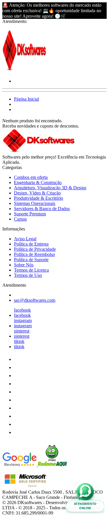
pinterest (21, 330)
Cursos (20, 219)
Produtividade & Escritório (38, 198)
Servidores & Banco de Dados (42, 208)
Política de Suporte (31, 259)
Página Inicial (26, 99)
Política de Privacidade (35, 249)
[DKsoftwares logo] (24, 71)
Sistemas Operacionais (34, 203)
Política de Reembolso (34, 254)
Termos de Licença (31, 270)
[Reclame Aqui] (52, 464)
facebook (22, 310)
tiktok (19, 341)
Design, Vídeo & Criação (37, 192)
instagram (23, 320)
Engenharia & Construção (38, 182)
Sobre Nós (23, 264)
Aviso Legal (25, 238)
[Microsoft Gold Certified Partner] (25, 486)
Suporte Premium (30, 213)
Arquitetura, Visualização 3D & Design (50, 187)
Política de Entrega (31, 243)
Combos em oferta (31, 177)
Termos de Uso (28, 275)
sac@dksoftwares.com (34, 300)
